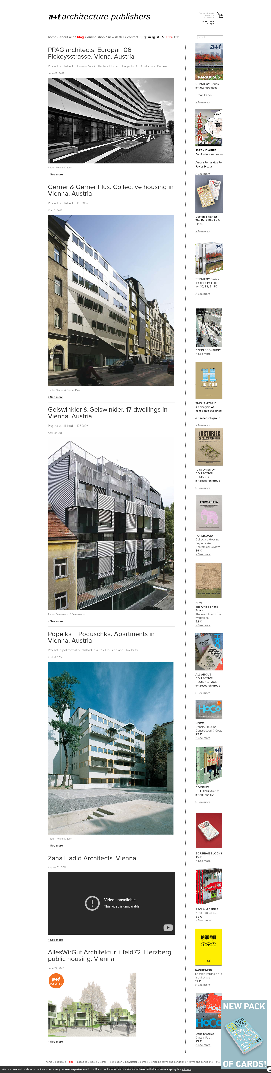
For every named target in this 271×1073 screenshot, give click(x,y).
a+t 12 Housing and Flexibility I (118, 650)
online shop (96, 37)
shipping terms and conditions (168, 1062)
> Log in (210, 24)
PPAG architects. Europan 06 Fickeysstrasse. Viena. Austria (91, 53)
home (52, 37)
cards (103, 1062)
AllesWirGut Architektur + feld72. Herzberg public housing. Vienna (109, 955)
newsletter (116, 37)
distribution (116, 1062)
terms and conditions (201, 1062)
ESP (176, 37)
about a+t (67, 37)
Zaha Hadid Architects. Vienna (92, 858)
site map (220, 1062)
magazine (82, 1062)
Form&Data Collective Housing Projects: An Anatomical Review (122, 66)
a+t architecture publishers (104, 16)
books (93, 1062)
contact (132, 37)
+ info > (186, 1069)
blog (80, 37)
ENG (169, 37)
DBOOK (83, 203)
